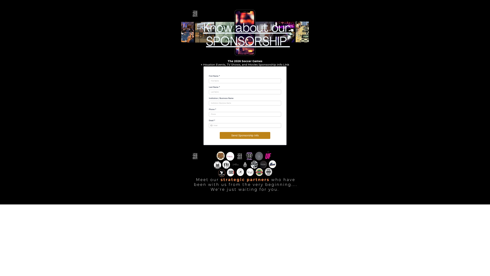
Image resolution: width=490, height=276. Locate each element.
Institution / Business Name (221, 98)
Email (212, 120)
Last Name (214, 87)
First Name (214, 76)
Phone (212, 109)
